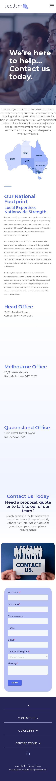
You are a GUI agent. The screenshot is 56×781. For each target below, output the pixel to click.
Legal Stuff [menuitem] (19, 766)
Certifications (26, 743)
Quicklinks (26, 730)
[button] (52, 5)
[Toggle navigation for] (28, 707)
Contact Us (26, 718)
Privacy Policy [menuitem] (34, 766)
